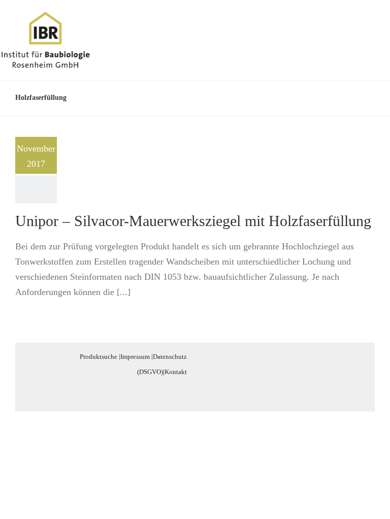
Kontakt (176, 372)
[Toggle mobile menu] (371, 27)
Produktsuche (98, 356)
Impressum (135, 356)
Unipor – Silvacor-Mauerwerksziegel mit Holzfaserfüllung (193, 220)
